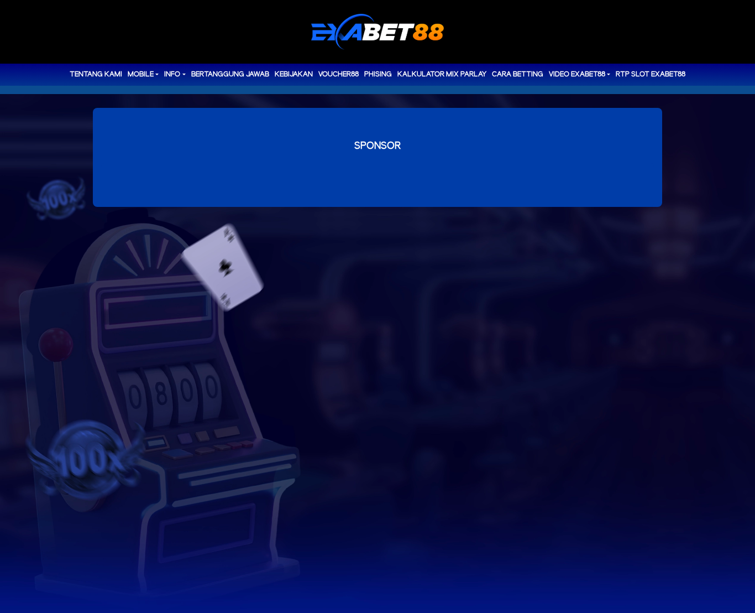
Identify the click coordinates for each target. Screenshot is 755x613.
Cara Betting (517, 74)
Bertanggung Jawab (230, 74)
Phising (378, 74)
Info (172, 74)
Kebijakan (294, 74)
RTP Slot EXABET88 (650, 74)
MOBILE (141, 74)
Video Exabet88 (577, 74)
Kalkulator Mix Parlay (441, 74)
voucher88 (338, 74)
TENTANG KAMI (96, 74)
